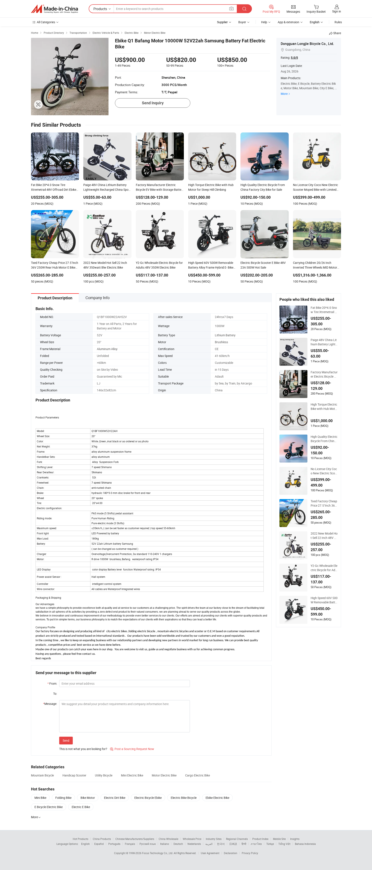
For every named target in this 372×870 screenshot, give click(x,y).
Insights (294, 839)
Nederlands (194, 843)
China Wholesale (168, 839)
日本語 (233, 843)
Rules (338, 22)
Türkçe (270, 843)
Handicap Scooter (74, 775)
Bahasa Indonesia (305, 843)
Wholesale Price (192, 839)
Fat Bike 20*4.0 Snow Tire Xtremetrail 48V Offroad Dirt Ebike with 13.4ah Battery (324, 310)
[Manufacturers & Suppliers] (54, 8)
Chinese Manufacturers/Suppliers (134, 839)
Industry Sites (214, 839)
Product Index (260, 839)
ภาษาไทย (256, 843)
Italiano (164, 843)
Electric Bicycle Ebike (148, 798)
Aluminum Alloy (107, 349)
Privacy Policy (250, 853)
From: (52, 683)
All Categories (46, 22)
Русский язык (148, 843)
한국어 (221, 843)
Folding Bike (63, 798)
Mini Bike (40, 798)
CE (217, 349)
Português (114, 843)
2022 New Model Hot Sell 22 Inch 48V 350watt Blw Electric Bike (324, 535)
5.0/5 (294, 57)
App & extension (288, 22)
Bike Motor (88, 798)
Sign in (336, 11)
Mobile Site (279, 839)
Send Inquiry (153, 103)
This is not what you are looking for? (83, 749)
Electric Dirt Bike (114, 798)
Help (264, 22)
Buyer (242, 22)
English (85, 843)
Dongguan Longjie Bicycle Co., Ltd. (307, 43)
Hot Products (80, 839)
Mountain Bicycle (42, 775)
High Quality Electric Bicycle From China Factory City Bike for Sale (324, 439)
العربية (208, 843)
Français (130, 843)
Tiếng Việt (284, 843)
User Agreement (210, 853)
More (284, 94)
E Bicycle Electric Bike (48, 807)
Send (66, 740)
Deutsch (178, 843)
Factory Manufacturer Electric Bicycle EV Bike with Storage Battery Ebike (324, 374)
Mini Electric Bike (132, 775)
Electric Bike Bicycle (184, 798)
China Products (102, 839)
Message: (50, 704)
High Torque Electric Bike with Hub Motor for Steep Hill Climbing (324, 406)
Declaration (230, 853)
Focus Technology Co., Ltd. (158, 853)
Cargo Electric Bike (197, 775)
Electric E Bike (81, 807)
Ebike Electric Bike (217, 798)
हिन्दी (244, 843)
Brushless (221, 342)
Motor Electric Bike (164, 775)
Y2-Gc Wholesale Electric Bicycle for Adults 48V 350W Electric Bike (324, 568)
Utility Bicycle (103, 775)
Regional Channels (237, 839)
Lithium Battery (225, 335)
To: (55, 694)
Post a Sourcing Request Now (132, 749)
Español (99, 843)
